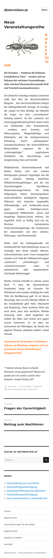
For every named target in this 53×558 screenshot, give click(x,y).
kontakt (8, 544)
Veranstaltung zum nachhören (23, 483)
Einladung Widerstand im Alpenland (26, 490)
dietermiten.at (16, 10)
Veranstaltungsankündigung (22, 487)
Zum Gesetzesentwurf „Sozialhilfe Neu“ (27, 498)
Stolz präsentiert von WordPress (32, 553)
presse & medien (13, 537)
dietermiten (10, 518)
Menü (44, 10)
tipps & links (10, 531)
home (7, 511)
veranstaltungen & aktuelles (25, 389)
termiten (12, 386)
